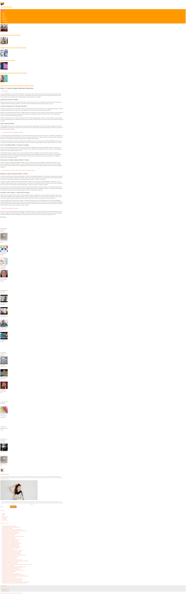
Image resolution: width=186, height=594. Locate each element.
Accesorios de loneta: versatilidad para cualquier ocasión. (12, 543)
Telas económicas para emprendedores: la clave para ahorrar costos (14, 566)
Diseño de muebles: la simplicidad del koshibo (10, 541)
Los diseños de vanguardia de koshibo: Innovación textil (11, 553)
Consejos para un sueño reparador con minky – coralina (11, 551)
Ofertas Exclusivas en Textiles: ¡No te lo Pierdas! (10, 548)
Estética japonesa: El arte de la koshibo (9, 558)
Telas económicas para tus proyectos (8, 537)
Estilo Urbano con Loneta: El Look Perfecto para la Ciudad (12, 578)
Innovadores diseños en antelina (7, 572)
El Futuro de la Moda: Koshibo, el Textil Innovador (10, 569)
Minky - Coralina (5, 91)
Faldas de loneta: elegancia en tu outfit (8, 577)
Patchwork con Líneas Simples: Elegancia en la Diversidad (12, 567)
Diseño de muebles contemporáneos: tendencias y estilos (12, 559)
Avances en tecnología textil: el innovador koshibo (10, 533)
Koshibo (3, 14)
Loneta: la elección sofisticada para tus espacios (10, 545)
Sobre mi (3, 20)
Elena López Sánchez (4, 474)
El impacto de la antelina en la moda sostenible (10, 563)
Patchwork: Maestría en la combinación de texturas (11, 542)
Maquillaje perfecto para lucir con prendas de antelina (13, 47)
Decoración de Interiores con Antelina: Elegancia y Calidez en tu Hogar (16, 85)
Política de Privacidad (6, 588)
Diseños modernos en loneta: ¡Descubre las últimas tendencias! (13, 574)
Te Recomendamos (5, 21)
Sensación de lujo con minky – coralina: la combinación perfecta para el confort (15, 581)
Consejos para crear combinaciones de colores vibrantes (13, 73)
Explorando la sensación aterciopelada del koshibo (10, 573)
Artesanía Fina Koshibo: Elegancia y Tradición (9, 562)
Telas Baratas (4, 18)
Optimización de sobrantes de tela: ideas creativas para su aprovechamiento (15, 560)
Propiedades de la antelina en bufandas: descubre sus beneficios (13, 536)
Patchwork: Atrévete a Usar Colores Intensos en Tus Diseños (12, 579)
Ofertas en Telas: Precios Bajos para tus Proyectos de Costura (12, 570)
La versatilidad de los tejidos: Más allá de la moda (10, 544)
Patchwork (4, 17)
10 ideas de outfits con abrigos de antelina (10, 35)
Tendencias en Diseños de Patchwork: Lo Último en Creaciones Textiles (14, 583)
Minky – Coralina (5, 516)
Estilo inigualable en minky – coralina (8, 535)
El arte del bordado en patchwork (8, 549)
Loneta (3, 15)
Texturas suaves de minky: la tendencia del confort (10, 540)
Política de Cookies (5, 591)
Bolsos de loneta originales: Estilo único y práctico (10, 531)
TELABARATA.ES (6, 6)
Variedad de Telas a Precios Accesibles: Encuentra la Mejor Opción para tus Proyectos (17, 564)
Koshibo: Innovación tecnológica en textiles (9, 538)
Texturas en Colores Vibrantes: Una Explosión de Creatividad (12, 550)
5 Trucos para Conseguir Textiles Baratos (9, 571)
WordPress (7, 593)
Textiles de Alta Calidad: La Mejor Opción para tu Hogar (11, 547)
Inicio (3, 12)
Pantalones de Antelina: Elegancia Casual (9, 534)
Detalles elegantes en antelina (7, 60)
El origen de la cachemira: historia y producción (10, 557)
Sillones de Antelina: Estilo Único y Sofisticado (10, 556)
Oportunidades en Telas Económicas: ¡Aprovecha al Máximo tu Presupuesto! (15, 576)
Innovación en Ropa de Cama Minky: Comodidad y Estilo (11, 580)
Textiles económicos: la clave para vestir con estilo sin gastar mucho (14, 555)
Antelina (3, 13)
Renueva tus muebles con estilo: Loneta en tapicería (11, 552)
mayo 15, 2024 (4, 90)
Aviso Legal (4, 590)
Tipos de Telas (4, 19)
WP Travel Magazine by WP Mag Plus (15, 593)
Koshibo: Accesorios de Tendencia (8, 565)
